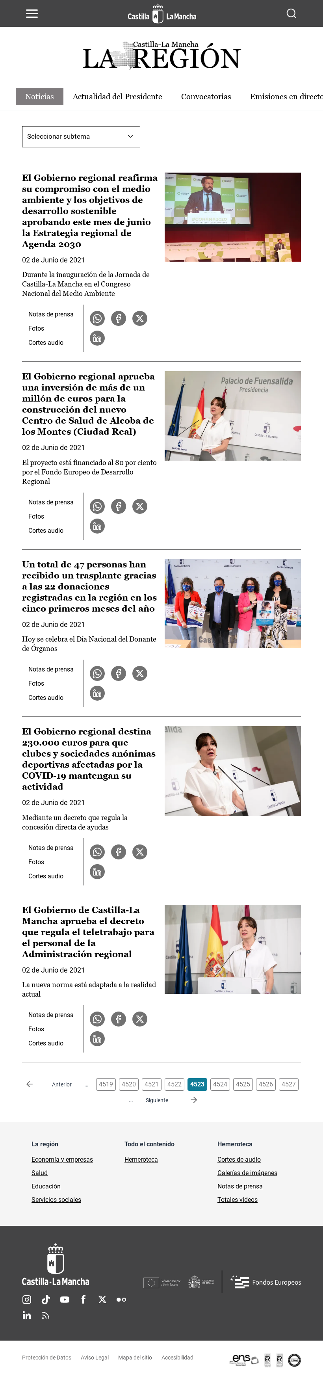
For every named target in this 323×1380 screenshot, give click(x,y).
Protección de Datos (46, 1357)
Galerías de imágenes (247, 1173)
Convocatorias (206, 96)
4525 (243, 1084)
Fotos (36, 328)
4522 (174, 1084)
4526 (266, 1084)
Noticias (39, 96)
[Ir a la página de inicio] (162, 13)
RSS (45, 1315)
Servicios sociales (56, 1199)
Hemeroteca (141, 1159)
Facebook (83, 1299)
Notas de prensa (51, 314)
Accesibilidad (177, 1357)
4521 (152, 1084)
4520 (129, 1084)
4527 (289, 1084)
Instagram (26, 1299)
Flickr (121, 1299)
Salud (40, 1173)
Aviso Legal (95, 1357)
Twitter (102, 1299)
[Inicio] (82, 1264)
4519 (106, 1084)
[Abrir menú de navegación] (32, 13)
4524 (220, 1084)
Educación (46, 1186)
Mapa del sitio (135, 1357)
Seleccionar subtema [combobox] (58, 136)
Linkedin (26, 1315)
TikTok (45, 1299)
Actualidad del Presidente (117, 96)
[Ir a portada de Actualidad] (161, 57)
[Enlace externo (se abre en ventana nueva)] (264, 1360)
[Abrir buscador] (291, 13)
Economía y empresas (62, 1159)
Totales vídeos (237, 1199)
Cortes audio (45, 342)
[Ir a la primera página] (36, 1084)
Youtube (64, 1299)
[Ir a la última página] (187, 1100)
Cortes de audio (239, 1159)
